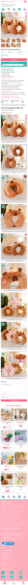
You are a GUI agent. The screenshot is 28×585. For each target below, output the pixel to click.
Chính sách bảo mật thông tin (7, 555)
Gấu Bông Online (4, 566)
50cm (4, 427)
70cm (7, 427)
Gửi (24, 64)
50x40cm (7, 491)
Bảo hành (22, 101)
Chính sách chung (4, 554)
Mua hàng (14, 59)
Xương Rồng (7, 449)
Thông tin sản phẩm (5, 101)
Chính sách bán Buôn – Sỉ (6, 553)
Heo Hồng (10, 447)
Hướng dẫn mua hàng (15, 101)
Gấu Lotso (5, 447)
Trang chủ (3, 4)
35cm (21, 426)
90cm (10, 427)
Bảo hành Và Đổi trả (5, 557)
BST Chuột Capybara (11, 4)
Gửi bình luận (14, 400)
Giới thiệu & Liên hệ (5, 558)
